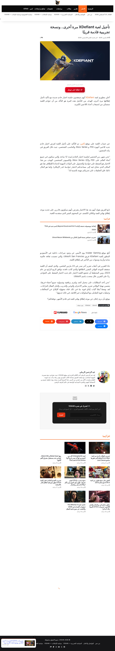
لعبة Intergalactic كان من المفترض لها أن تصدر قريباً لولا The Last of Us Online (75, 458)
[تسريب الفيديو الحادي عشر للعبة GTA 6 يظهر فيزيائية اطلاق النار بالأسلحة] (50, 472)
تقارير (76, 9)
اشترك (61, 415)
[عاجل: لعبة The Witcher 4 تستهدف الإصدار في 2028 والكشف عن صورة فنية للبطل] (74, 497)
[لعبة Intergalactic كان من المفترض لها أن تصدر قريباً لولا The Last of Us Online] (74, 448)
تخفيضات (50, 9)
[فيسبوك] (91, 386)
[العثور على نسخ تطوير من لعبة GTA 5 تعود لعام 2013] (99, 472)
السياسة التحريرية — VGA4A (63, 14)
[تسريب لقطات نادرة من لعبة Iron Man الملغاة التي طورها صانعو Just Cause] (99, 448)
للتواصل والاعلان (80, 14)
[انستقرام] (85, 386)
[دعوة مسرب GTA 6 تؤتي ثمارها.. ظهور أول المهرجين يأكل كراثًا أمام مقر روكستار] (74, 472)
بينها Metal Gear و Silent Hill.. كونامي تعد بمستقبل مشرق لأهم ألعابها (50, 458)
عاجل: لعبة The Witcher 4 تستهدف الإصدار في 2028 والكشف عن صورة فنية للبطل (75, 507)
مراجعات (59, 9)
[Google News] (80, 312)
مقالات (69, 9)
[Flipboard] (61, 312)
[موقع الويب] (93, 386)
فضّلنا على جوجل (74, 90)
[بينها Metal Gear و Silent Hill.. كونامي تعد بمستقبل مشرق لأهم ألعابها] (50, 448)
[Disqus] (75, 549)
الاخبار (83, 9)
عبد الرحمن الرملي (87, 372)
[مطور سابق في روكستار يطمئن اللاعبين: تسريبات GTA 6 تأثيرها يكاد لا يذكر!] (99, 497)
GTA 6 (26, 9)
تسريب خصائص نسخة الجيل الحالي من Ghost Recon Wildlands (74, 237)
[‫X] (88, 386)
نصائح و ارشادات (39, 9)
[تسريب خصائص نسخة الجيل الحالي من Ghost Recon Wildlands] (103, 240)
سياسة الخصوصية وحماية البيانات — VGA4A (18, 14)
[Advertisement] (75, 124)
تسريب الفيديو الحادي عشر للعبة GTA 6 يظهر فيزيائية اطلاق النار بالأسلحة (50, 482)
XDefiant (90, 97)
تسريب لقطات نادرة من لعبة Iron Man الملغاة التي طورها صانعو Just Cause (100, 458)
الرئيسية (90, 9)
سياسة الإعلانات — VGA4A (43, 14)
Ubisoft (94, 305)
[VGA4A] (57, 2)
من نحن (89, 14)
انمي (31, 9)
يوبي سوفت (80, 305)
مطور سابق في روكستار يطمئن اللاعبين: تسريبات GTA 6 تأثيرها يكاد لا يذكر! (99, 507)
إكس (83, 143)
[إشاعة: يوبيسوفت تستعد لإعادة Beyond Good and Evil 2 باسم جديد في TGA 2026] (103, 228)
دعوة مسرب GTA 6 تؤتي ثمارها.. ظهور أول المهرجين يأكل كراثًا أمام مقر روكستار (75, 482)
